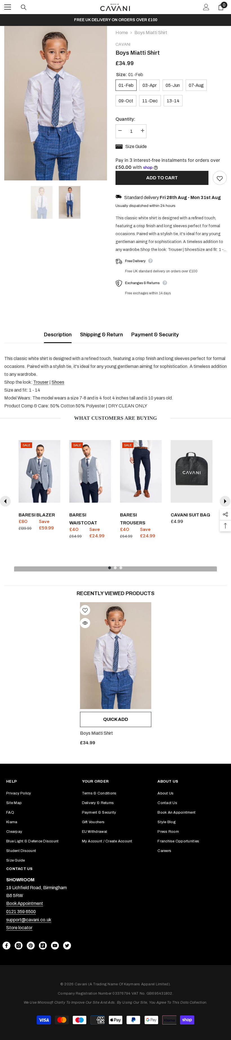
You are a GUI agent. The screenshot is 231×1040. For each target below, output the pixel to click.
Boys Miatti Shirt (96, 733)
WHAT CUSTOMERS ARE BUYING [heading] (115, 418)
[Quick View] (85, 623)
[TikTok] (43, 946)
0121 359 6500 (21, 911)
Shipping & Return (101, 334)
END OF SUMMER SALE (115, 20)
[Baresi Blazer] (39, 471)
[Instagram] (19, 946)
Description (58, 334)
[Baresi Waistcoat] (90, 471)
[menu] (7, 7)
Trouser (40, 382)
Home (121, 32)
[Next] (225, 501)
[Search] (23, 7)
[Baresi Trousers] (141, 471)
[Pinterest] (31, 946)
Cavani (122, 44)
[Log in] (206, 7)
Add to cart (161, 177)
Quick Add (115, 719)
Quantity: (125, 119)
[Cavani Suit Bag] (191, 471)
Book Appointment (24, 903)
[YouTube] (55, 946)
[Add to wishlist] (220, 178)
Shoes (58, 382)
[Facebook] (6, 946)
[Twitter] (67, 946)
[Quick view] (54, 497)
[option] (115, 20)
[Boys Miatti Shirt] (115, 655)
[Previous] (5, 501)
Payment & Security (155, 334)
